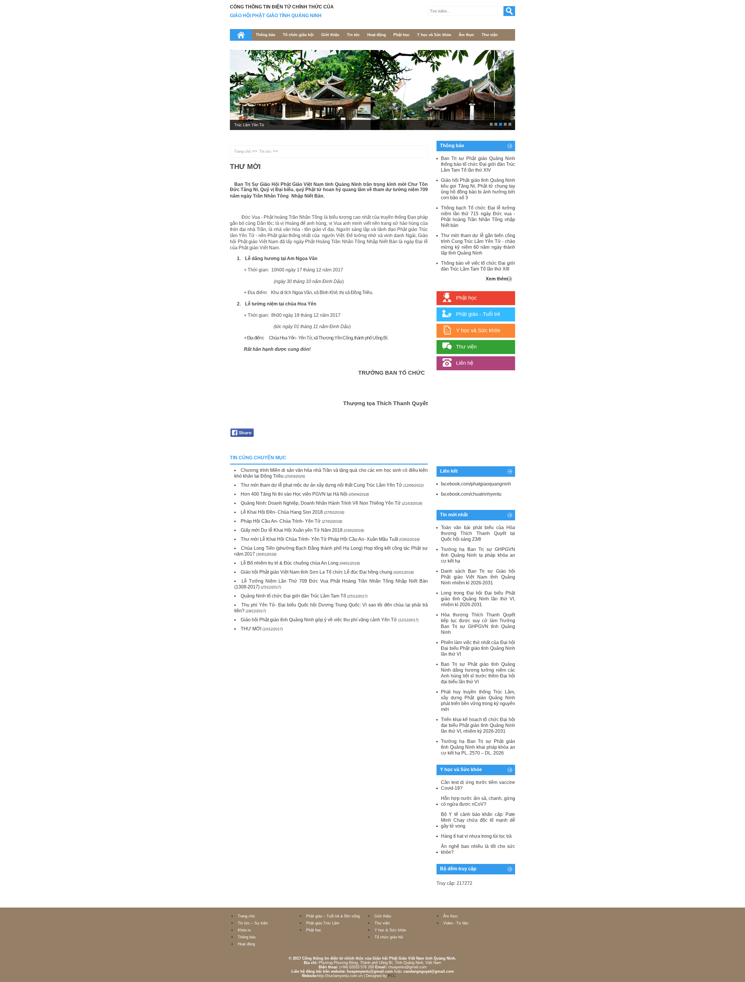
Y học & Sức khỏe (390, 930)
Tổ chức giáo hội (298, 35)
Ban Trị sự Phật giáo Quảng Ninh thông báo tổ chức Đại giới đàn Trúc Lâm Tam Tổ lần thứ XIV (478, 164)
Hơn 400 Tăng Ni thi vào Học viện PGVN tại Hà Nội (294, 494)
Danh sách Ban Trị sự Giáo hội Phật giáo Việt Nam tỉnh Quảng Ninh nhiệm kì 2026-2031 (478, 577)
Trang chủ (242, 151)
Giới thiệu (330, 35)
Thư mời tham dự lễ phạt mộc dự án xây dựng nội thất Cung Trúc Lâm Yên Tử (321, 485)
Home (241, 35)
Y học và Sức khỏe (434, 35)
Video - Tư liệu (455, 923)
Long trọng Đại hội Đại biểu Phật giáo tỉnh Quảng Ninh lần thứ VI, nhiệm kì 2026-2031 (478, 598)
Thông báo (265, 35)
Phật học (401, 35)
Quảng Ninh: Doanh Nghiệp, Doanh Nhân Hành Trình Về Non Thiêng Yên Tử (321, 503)
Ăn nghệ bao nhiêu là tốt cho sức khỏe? (478, 849)
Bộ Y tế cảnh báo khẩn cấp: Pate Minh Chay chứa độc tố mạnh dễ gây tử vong (478, 820)
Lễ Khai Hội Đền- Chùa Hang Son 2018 (282, 512)
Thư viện (490, 35)
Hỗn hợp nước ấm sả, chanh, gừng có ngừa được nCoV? (478, 801)
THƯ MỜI (251, 628)
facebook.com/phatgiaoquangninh (476, 483)
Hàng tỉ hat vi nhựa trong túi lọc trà (476, 836)
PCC (392, 976)
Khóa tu (244, 930)
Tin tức (353, 35)
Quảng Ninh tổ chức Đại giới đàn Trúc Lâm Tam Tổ (293, 595)
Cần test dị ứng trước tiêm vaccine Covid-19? (478, 785)
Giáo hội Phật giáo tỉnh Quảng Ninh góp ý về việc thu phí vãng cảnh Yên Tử (319, 619)
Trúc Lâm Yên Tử (249, 125)
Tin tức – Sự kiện (253, 923)
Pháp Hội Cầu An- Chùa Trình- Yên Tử (281, 521)
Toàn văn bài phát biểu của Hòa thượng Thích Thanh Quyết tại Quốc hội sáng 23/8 (478, 533)
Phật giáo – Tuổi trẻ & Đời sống (333, 916)
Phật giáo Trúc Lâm (322, 923)
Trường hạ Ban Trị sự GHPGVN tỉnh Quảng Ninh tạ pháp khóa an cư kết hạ (478, 555)
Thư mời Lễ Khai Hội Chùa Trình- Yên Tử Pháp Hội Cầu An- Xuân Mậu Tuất (319, 539)
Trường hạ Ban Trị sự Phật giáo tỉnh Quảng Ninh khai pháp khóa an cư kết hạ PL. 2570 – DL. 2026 (478, 747)
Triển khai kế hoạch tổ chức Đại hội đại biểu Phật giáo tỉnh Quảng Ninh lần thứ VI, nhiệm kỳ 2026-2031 (478, 725)
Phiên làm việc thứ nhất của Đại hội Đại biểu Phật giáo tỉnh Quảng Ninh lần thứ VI (478, 648)
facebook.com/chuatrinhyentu (471, 494)
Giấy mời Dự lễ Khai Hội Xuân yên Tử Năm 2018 (292, 530)
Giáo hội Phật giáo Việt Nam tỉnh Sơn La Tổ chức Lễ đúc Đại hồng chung (316, 572)
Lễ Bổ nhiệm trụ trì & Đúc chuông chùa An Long (289, 563)
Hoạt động (376, 35)
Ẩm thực (466, 35)
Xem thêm (497, 278)
